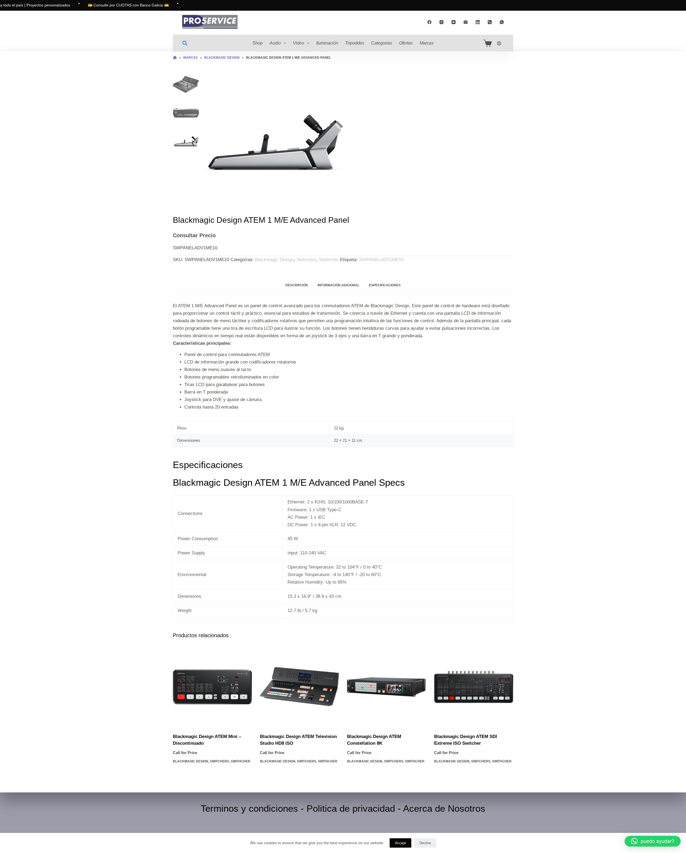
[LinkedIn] (478, 22)
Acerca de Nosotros (444, 808)
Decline (425, 843)
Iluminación (327, 43)
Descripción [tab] (296, 285)
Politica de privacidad (351, 808)
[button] (653, 841)
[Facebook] (429, 22)
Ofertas (406, 43)
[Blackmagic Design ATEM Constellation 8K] (386, 686)
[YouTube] (454, 22)
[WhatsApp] (502, 22)
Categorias (381, 43)
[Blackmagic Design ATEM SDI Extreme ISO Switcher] (473, 686)
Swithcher (329, 259)
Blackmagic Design (274, 259)
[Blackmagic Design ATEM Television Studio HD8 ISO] (299, 686)
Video (298, 43)
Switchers (306, 259)
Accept (400, 843)
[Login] (499, 43)
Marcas (427, 43)
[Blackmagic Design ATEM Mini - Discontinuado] (212, 686)
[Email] (466, 22)
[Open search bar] (185, 43)
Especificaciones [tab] (385, 285)
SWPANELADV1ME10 (381, 259)
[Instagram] (441, 22)
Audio (275, 43)
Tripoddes (354, 43)
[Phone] (490, 22)
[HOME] (175, 58)
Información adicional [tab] (338, 285)
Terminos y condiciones (249, 808)
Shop (257, 43)
